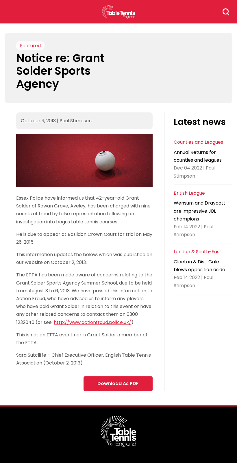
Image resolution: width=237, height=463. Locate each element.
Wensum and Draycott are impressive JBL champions (199, 211)
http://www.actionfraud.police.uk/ (92, 322)
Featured (30, 45)
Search (226, 12)
